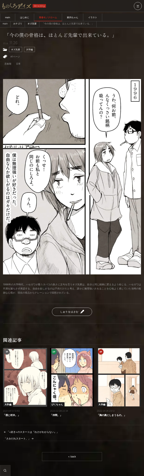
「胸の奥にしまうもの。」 (111, 414)
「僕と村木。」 (11, 414)
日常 (18, 63)
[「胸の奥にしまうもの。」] (119, 377)
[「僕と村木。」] (25, 377)
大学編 (29, 49)
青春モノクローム (48, 17)
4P (101, 352)
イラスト (92, 17)
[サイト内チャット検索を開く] (5, 470)
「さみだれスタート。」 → (19, 438)
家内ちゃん (72, 17)
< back (72, 456)
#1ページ (15, 56)
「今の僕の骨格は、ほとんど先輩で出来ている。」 (60, 35)
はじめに (24, 17)
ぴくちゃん (57, 404)
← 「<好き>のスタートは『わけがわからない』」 (31, 431)
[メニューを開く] (138, 6)
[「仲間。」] (72, 377)
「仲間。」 (56, 414)
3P (53, 352)
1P (7, 352)
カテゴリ (17, 23)
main (7, 17)
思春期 (7, 63)
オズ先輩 (32, 23)
